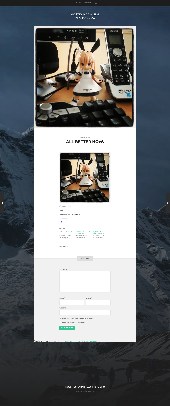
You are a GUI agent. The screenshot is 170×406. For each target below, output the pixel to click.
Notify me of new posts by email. (74, 322)
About (77, 3)
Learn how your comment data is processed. (82, 341)
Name (62, 298)
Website (62, 308)
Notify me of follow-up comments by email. (77, 318)
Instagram (64, 246)
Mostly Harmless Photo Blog (85, 16)
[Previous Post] (2, 203)
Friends (87, 3)
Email (89, 298)
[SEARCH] (96, 3)
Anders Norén (88, 391)
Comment (63, 269)
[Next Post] (168, 203)
